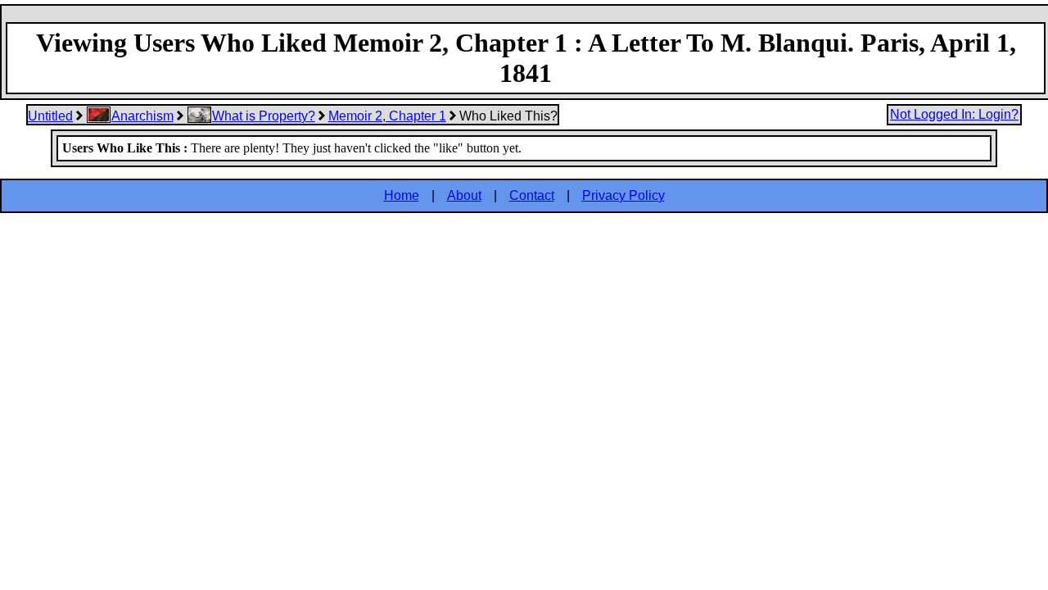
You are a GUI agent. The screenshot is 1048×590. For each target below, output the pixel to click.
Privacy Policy (623, 195)
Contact (531, 195)
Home (401, 195)
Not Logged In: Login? (954, 114)
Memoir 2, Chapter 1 (387, 116)
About (464, 195)
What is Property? (263, 116)
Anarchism (142, 116)
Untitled (50, 116)
